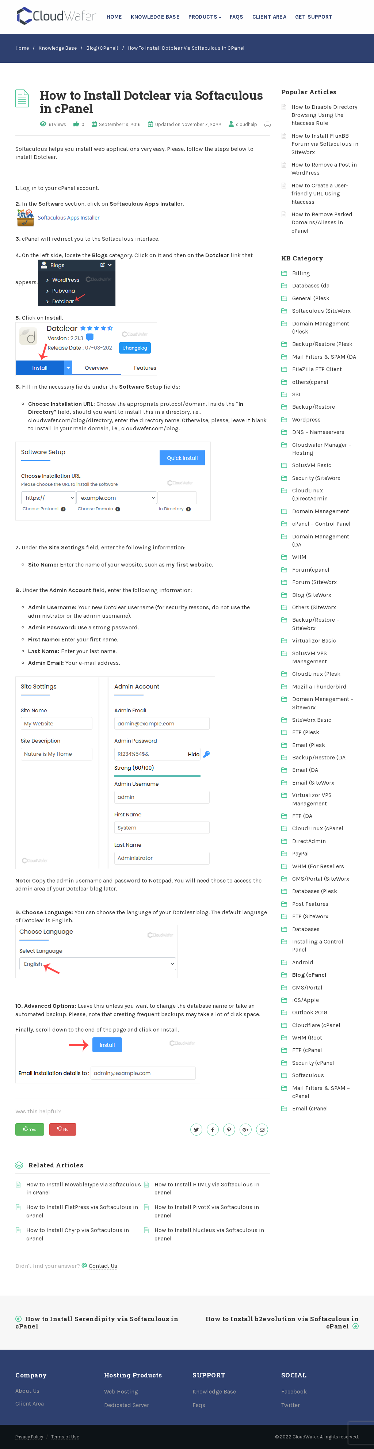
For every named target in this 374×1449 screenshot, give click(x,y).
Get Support (313, 17)
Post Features (310, 903)
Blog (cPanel (309, 974)
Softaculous (308, 1075)
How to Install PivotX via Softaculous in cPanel (206, 1211)
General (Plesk (310, 298)
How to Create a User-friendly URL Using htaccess (319, 193)
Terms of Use (65, 1437)
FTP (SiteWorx (310, 916)
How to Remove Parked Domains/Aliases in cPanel (321, 222)
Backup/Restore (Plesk (322, 343)
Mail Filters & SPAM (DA (324, 356)
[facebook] (213, 1129)
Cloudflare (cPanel (316, 1025)
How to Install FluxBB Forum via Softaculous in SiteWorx (324, 144)
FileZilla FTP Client (317, 369)
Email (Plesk (308, 744)
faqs (237, 17)
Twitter (290, 1405)
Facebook (294, 1391)
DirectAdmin (309, 841)
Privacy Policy (29, 1437)
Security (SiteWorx (316, 477)
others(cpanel (310, 381)
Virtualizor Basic (314, 640)
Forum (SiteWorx (314, 582)
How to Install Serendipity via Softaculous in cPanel (96, 1322)
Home (114, 17)
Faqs (198, 1405)
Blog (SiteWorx (311, 594)
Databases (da (310, 285)
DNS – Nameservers (318, 431)
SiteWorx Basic (311, 719)
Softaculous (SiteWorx (321, 310)
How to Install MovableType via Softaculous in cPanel (83, 1188)
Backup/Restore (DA (319, 757)
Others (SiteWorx (314, 607)
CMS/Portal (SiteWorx (320, 878)
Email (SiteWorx (313, 782)
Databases (306, 929)
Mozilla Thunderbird (319, 686)
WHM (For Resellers (318, 866)
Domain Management (320, 511)
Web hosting (121, 1391)
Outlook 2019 (309, 1012)
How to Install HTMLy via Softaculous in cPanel (206, 1188)
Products (203, 17)
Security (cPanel (313, 1062)
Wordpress (306, 419)
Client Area (269, 17)
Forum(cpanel (310, 569)
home (22, 48)
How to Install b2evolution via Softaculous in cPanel (282, 1322)
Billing (301, 273)
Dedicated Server (126, 1405)
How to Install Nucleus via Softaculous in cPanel (209, 1234)
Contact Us (103, 1265)
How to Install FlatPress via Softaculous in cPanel (82, 1211)
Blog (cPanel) (102, 48)
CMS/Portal (307, 987)
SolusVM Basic (311, 465)
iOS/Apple (305, 999)
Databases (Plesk (314, 891)
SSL (297, 394)
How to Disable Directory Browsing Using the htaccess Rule (324, 115)
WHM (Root (307, 1037)
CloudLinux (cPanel (317, 828)
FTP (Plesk (305, 732)
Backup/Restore (313, 406)
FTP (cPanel (307, 1049)
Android (302, 962)
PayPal (300, 853)
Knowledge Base (155, 17)
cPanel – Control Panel (321, 523)
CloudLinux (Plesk (316, 673)
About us (27, 1390)
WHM (299, 556)
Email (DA (305, 769)
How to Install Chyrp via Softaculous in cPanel (77, 1234)
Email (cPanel (310, 1108)
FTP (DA (302, 815)
